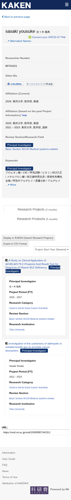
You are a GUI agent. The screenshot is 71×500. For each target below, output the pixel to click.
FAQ (4, 464)
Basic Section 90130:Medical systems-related (31, 149)
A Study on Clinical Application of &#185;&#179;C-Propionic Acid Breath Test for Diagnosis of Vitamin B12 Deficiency (31, 264)
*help (63, 37)
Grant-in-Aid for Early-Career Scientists (28, 308)
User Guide (8, 458)
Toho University (17, 329)
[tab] (37, 209)
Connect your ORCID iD (46, 36)
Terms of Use (9, 477)
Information (8, 452)
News (5, 471)
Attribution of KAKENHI (15, 483)
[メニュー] (66, 4)
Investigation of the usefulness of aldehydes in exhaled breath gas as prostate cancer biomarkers (33, 347)
